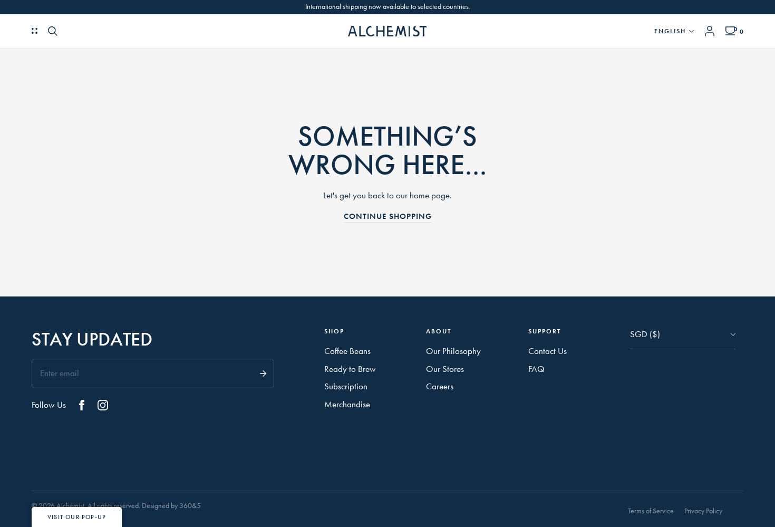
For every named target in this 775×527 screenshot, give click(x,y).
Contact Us (547, 351)
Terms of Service (651, 510)
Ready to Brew (350, 368)
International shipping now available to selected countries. (387, 7)
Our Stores (445, 368)
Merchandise (347, 404)
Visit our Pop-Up (76, 517)
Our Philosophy (453, 351)
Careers (439, 386)
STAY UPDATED (92, 339)
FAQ (536, 368)
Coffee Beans (347, 351)
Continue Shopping (388, 217)
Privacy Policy (703, 510)
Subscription (345, 386)
